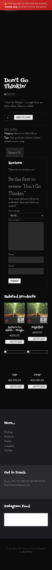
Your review (14, 220)
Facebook (8, 436)
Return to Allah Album (25, 133)
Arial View (27, 551)
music (15, 141)
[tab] (15, 153)
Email (11, 265)
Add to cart (23, 117)
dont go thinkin (17, 137)
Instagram (9, 445)
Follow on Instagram (27, 522)
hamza (29, 137)
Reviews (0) (15, 152)
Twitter (7, 441)
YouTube (8, 450)
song (22, 141)
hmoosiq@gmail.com (20, 484)
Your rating (13, 210)
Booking (8, 432)
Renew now (11, 6)
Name (11, 254)
